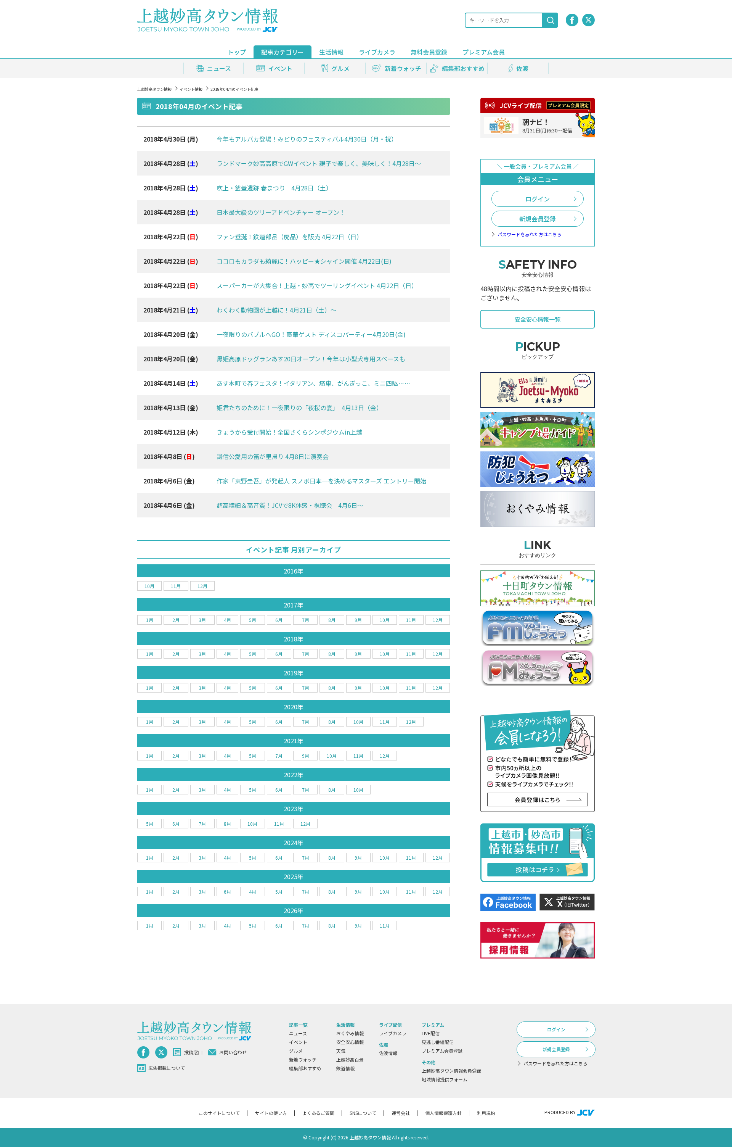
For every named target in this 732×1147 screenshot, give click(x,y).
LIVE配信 (431, 1033)
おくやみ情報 (350, 1033)
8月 (332, 620)
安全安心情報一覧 (537, 319)
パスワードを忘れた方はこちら (530, 234)
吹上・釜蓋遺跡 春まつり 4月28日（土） (274, 187)
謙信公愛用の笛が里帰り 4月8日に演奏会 (273, 456)
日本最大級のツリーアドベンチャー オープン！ (281, 212)
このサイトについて (219, 1113)
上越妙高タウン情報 (154, 89)
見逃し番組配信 (438, 1042)
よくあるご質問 (318, 1113)
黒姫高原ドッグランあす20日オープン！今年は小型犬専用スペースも (311, 358)
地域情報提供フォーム (444, 1079)
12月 (202, 586)
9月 (358, 620)
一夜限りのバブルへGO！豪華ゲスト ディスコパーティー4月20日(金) (311, 334)
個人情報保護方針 (443, 1113)
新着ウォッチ (302, 1059)
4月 (227, 620)
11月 (176, 586)
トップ (237, 51)
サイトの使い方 (271, 1113)
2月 (176, 620)
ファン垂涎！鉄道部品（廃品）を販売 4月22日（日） (290, 236)
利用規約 (486, 1113)
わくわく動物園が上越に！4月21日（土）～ (277, 309)
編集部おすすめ (305, 1068)
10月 (149, 586)
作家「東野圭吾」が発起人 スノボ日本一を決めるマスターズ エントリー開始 (321, 480)
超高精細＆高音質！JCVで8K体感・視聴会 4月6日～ (290, 505)
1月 (149, 620)
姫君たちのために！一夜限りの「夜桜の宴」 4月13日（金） (299, 407)
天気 (340, 1050)
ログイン (537, 198)
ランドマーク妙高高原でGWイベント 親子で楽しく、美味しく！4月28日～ (319, 163)
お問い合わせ (233, 1052)
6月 (279, 620)
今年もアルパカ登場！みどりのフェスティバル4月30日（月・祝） (307, 138)
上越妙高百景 (350, 1059)
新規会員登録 (537, 218)
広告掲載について (166, 1068)
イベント (298, 1042)
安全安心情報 (350, 1042)
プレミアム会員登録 (442, 1050)
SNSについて (363, 1113)
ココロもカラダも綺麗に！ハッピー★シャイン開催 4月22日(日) (304, 261)
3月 (202, 620)
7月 (305, 620)
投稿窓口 (193, 1052)
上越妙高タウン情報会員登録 (451, 1070)
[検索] (550, 20)
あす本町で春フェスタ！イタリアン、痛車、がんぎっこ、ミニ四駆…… (313, 383)
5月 (252, 620)
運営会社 (401, 1113)
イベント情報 (191, 89)
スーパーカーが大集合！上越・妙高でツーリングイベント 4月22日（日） (317, 285)
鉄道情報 (345, 1068)
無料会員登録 (429, 51)
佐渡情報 (388, 1053)
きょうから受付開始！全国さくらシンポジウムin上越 (289, 432)
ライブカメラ (377, 51)
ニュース (298, 1033)
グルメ (296, 1050)
